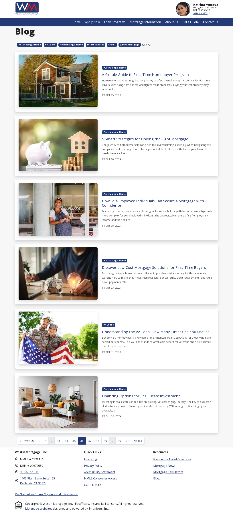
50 (119, 441)
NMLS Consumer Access (100, 478)
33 (58, 441)
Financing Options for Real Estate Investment (141, 395)
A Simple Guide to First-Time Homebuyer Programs (146, 74)
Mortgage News (164, 466)
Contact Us (210, 22)
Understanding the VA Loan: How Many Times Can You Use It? (155, 331)
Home (76, 22)
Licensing (90, 459)
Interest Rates (95, 44)
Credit (112, 44)
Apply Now (92, 22)
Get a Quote (190, 22)
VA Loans (50, 44)
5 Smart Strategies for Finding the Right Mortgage (145, 138)
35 (74, 441)
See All (146, 45)
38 (97, 441)
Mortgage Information (145, 22)
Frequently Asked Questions (172, 459)
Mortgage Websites (39, 509)
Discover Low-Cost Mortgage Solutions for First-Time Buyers (154, 267)
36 (82, 441)
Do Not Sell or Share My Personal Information (46, 494)
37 (89, 441)
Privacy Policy (93, 466)
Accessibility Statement (99, 472)
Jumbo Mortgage (129, 44)
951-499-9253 (200, 13)
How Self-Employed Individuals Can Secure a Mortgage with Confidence (153, 203)
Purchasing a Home (30, 44)
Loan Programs (114, 22)
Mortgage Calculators (168, 472)
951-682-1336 (29, 472)
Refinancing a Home (71, 44)
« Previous (26, 441)
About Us (171, 22)
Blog (156, 478)
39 (105, 441)
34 (66, 441)
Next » (137, 441)
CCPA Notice (92, 485)
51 (127, 441)
